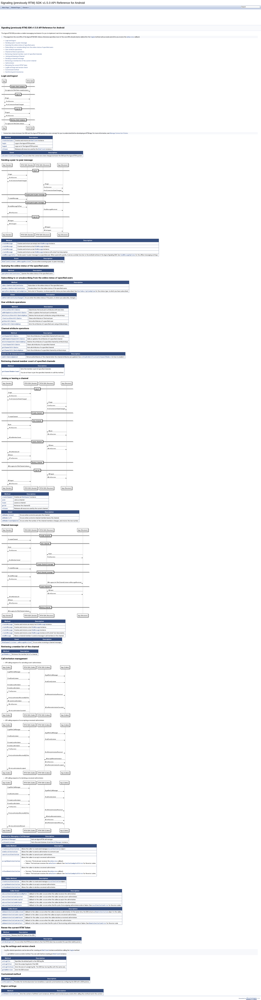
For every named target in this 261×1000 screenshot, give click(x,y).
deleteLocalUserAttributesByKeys (14, 315)
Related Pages (15, 7)
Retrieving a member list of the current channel (20, 61)
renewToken (6, 935)
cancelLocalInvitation (10, 854)
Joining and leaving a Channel (14, 56)
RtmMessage (45, 243)
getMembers (6, 654)
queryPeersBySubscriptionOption (14, 291)
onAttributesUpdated (10, 357)
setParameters (7, 982)
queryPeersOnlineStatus (11, 273)
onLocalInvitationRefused (12, 902)
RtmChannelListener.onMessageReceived (16, 642)
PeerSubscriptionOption (86, 291)
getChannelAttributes (10, 347)
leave (4, 503)
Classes (25, 7)
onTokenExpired (7, 942)
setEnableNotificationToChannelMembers (96, 357)
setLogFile (6, 961)
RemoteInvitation (101, 912)
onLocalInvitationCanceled (12, 897)
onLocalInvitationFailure (12, 905)
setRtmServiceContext (10, 994)
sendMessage (6, 636)
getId (4, 505)
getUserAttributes (9, 321)
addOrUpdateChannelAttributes (13, 339)
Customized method (12, 70)
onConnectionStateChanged (12, 156)
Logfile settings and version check (16, 67)
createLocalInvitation (10, 849)
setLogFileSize (7, 967)
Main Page (5, 7)
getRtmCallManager (9, 839)
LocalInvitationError (100, 905)
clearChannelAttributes (11, 344)
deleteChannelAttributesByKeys (14, 342)
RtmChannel (26, 497)
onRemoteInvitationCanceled (12, 920)
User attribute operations (13, 49)
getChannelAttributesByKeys (12, 350)
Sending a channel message (14, 58)
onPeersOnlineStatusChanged (12, 298)
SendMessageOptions (127, 255)
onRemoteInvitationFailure (12, 923)
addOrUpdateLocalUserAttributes (14, 312)
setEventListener (8, 842)
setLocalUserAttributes (11, 310)
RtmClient (34, 140)
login (93, 37)
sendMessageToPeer (9, 255)
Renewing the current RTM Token (16, 65)
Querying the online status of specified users (20, 45)
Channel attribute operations (14, 52)
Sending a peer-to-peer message (16, 43)
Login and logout (10, 40)
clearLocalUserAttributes (12, 318)
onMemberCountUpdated (10, 521)
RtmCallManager (56, 842)
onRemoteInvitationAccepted (12, 915)
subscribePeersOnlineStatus (12, 285)
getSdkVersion (7, 970)
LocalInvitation (55, 849)
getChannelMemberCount (10, 371)
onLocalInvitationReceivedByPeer (14, 894)
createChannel (7, 497)
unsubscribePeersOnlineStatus (13, 288)
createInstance (7, 140)
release (5, 149)
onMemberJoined (7, 515)
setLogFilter (7, 964)
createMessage (7, 243)
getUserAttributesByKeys (11, 324)
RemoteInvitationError (97, 923)
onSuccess (130, 37)
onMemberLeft (7, 518)
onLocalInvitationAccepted (12, 899)
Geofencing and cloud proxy (14, 72)
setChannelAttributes (10, 336)
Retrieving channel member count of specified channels (23, 54)
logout (4, 146)
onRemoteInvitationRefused (12, 917)
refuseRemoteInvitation (11, 871)
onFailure (52, 863)
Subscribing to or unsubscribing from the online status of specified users (29, 47)
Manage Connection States (119, 133)
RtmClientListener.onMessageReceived (16, 261)
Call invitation (9, 63)
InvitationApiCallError (74, 863)
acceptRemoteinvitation (11, 861)
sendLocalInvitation (10, 852)
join (3, 500)
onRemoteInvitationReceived (12, 912)
